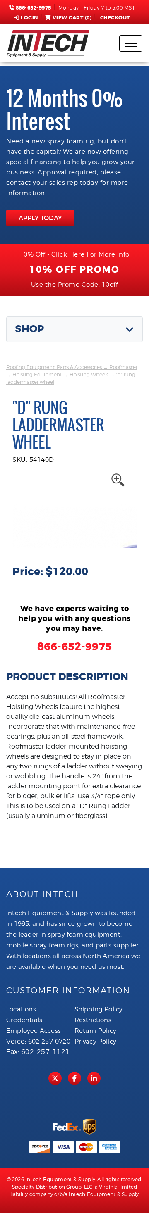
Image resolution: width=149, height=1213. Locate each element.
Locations (21, 1009)
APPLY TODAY (40, 218)
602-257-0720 (49, 1041)
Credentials (24, 1020)
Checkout (115, 17)
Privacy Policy (95, 1041)
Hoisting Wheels (89, 374)
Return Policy (95, 1031)
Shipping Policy (98, 1009)
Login (29, 17)
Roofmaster (123, 367)
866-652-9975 (32, 8)
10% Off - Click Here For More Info (75, 254)
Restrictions (92, 1020)
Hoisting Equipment (37, 374)
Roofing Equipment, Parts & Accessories (54, 367)
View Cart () (72, 17)
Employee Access (33, 1031)
